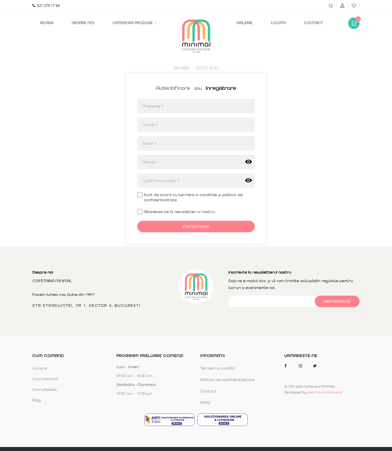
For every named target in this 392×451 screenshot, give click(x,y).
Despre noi (83, 22)
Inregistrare (221, 88)
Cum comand (45, 378)
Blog (36, 400)
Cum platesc (44, 389)
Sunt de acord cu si (193, 197)
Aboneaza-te (337, 301)
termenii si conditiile (197, 194)
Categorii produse (132, 22)
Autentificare (173, 88)
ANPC (205, 402)
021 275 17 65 (47, 5)
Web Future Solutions (324, 392)
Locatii (278, 22)
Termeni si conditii (217, 368)
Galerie (244, 22)
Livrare (39, 368)
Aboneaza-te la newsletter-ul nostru (179, 211)
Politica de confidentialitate (227, 379)
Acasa (46, 22)
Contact (313, 22)
